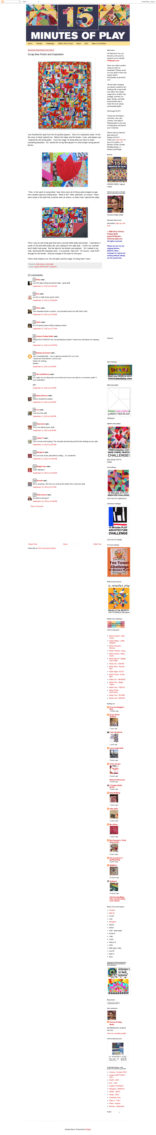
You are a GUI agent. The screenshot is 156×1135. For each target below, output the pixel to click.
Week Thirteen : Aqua (117, 651)
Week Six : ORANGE (117, 679)
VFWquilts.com (113, 61)
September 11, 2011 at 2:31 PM (44, 388)
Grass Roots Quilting (115, 715)
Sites (86, 43)
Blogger (88, 1129)
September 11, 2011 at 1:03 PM (44, 367)
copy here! (120, 140)
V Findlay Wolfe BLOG (116, 786)
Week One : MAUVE (117, 698)
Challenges (50, 43)
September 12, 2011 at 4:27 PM (44, 487)
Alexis (38, 322)
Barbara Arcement (43, 353)
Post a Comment (37, 506)
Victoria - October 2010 (118, 1072)
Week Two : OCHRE (117, 695)
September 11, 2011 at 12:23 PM (45, 345)
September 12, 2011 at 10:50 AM (45, 459)
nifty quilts (114, 809)
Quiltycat (113, 881)
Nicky (38, 280)
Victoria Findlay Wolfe (44, 336)
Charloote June (115, 1097)
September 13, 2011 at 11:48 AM (45, 501)
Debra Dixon (42, 495)
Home (30, 43)
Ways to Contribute (99, 43)
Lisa (37, 410)
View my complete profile (116, 1033)
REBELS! (113, 865)
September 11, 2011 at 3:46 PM (44, 416)
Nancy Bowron (42, 396)
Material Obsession (117, 780)
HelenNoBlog (115, 793)
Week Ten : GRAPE (116, 664)
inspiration (53, 267)
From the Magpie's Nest (117, 708)
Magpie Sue (41, 466)
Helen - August (114, 1103)
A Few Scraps (115, 764)
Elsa (37, 294)
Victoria (112, 910)
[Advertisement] (65, 525)
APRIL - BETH (114, 1092)
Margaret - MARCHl (116, 1089)
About (78, 43)
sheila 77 (40, 438)
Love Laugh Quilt (116, 748)
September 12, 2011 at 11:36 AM (45, 473)
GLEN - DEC (114, 1080)
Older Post (97, 544)
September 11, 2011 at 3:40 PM (44, 402)
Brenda (40, 481)
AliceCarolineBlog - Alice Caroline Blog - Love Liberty (118, 899)
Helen (38, 308)
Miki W (111, 913)
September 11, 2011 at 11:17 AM (45, 329)
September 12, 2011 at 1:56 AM (44, 445)
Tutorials (39, 43)
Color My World (116, 732)
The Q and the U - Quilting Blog (116, 859)
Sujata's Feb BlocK (116, 1086)
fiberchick (41, 424)
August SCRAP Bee (41, 267)
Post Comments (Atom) (47, 548)
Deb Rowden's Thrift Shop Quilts (118, 841)
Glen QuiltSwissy (43, 374)
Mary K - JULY (114, 1100)
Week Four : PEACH (117, 687)
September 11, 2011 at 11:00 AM (45, 314)
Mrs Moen (114, 824)
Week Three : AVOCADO (114, 691)
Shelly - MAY (114, 1095)
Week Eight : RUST (116, 672)
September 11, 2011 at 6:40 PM (44, 430)
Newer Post (32, 544)
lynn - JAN (113, 1083)
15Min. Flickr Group (65, 43)
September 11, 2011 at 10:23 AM (45, 286)
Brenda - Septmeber (116, 1106)
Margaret (40, 452)
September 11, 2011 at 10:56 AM (45, 300)
